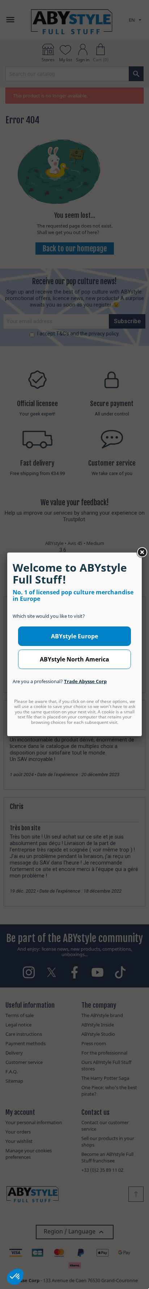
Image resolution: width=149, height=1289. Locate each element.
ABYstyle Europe (74, 636)
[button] (15, 1276)
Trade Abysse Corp (85, 681)
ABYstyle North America (74, 659)
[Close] (141, 552)
